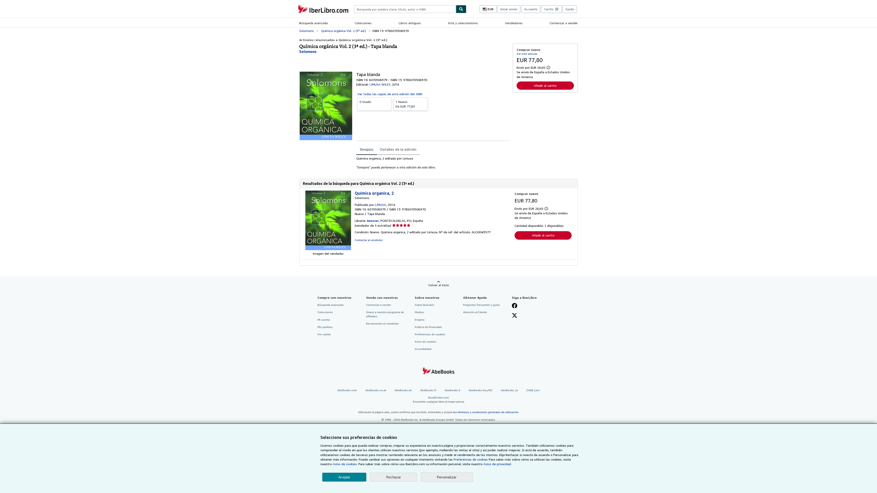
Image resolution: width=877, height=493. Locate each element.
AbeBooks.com (347, 390)
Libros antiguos (410, 23)
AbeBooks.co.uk (375, 390)
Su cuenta (530, 9)
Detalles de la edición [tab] (398, 149)
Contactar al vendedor (369, 240)
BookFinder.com (438, 399)
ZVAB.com (533, 390)
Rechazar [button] (393, 477)
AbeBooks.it (452, 390)
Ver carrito (324, 334)
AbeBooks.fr (428, 390)
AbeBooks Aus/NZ (480, 390)
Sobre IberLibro (424, 305)
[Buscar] (461, 9)
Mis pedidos (325, 327)
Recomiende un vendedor (382, 323)
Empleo (420, 319)
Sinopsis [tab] (366, 149)
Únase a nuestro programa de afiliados (385, 314)
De (405, 104)
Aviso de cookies (425, 341)
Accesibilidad (423, 349)
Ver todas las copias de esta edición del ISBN (389, 94)
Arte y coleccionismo (463, 23)
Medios (419, 312)
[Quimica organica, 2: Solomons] (328, 249)
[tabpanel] (432, 163)
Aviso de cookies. (345, 464)
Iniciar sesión (508, 9)
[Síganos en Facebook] (514, 306)
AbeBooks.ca (509, 390)
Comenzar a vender (563, 23)
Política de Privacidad (428, 327)
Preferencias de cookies (471, 459)
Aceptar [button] (344, 477)
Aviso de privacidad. (497, 464)
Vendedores (514, 23)
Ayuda (569, 9)
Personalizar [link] (447, 477)
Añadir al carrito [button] (545, 85)
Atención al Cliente (475, 312)
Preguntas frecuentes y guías (481, 305)
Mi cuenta (323, 319)
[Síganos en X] (514, 316)
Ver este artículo (527, 53)
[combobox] (405, 9)
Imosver (373, 221)
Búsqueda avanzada (313, 23)
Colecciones (363, 23)
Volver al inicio (438, 285)
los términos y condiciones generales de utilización (485, 412)
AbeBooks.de (403, 390)
